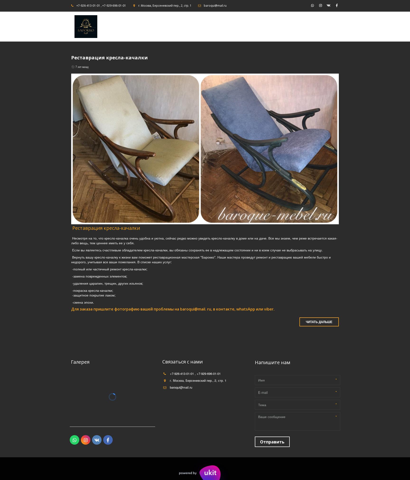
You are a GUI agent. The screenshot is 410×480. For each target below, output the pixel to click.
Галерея (257, 26)
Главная (219, 26)
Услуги (317, 26)
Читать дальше (319, 322)
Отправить (272, 442)
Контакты (278, 26)
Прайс (240, 26)
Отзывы (299, 26)
